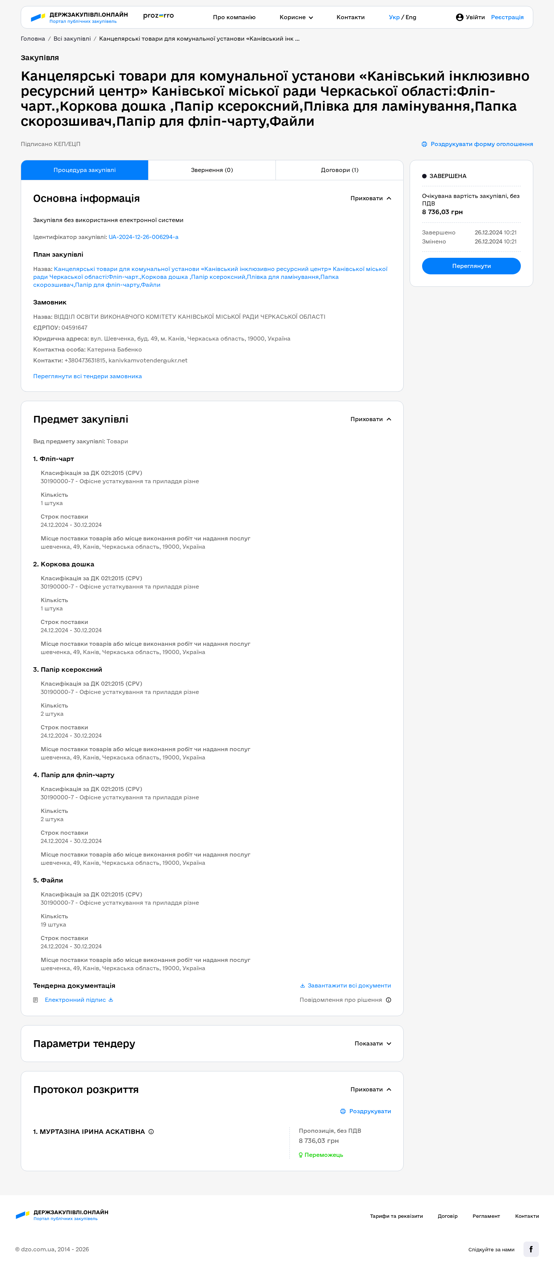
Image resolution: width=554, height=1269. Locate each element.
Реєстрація (507, 17)
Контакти (351, 17)
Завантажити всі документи (349, 986)
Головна (33, 38)
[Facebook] (531, 1249)
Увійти (475, 17)
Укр (394, 17)
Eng (411, 17)
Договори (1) (339, 170)
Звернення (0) (212, 170)
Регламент (486, 1216)
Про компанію (234, 17)
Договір (448, 1216)
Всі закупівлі (72, 38)
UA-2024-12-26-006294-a (144, 237)
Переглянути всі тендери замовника (87, 376)
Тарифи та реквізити (396, 1216)
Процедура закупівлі (85, 170)
